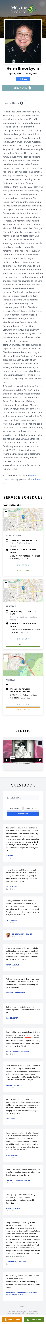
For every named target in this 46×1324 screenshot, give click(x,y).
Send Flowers (23, 709)
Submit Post (23, 814)
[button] (23, 517)
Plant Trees (23, 570)
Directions (23, 565)
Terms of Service (29, 1314)
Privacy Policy (16, 1314)
